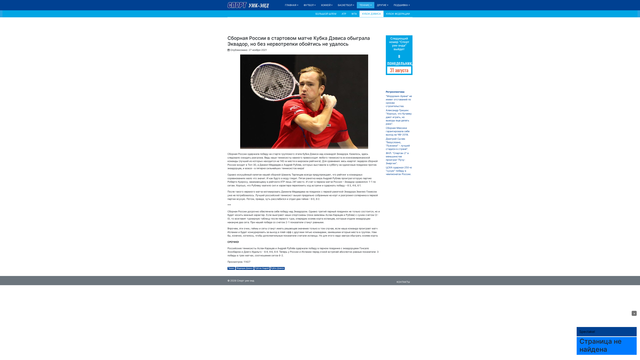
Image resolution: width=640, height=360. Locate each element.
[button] (634, 313)
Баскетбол (345, 5)
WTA (354, 13)
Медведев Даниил (244, 268)
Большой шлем (326, 13)
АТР (344, 13)
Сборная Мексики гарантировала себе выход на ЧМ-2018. (398, 131)
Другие (381, 5)
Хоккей (326, 5)
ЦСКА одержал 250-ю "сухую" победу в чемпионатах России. (399, 171)
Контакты (403, 281)
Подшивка (401, 5)
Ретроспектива (395, 91)
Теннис (365, 5)
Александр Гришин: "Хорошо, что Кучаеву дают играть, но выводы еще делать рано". (399, 117)
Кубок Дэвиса (371, 13)
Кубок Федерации (398, 13)
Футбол (309, 5)
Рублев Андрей (262, 268)
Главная (290, 5)
